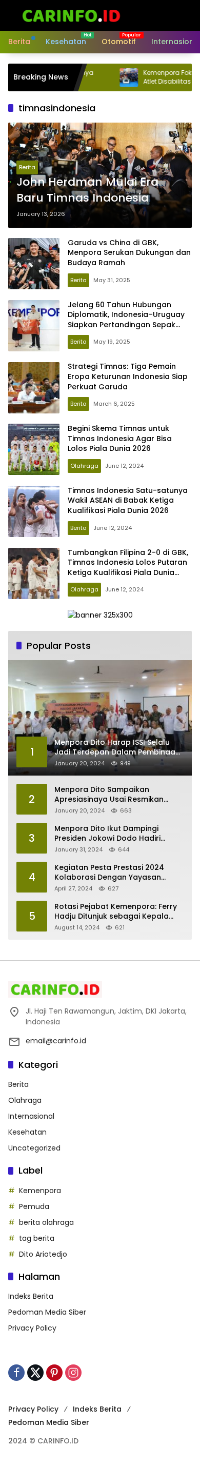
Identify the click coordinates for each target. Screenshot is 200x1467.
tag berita (36, 1238)
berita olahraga (46, 1222)
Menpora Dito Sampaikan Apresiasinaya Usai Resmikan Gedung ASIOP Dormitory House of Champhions (119, 795)
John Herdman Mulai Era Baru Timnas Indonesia (87, 190)
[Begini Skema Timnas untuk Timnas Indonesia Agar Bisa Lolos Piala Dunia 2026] (33, 449)
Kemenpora (40, 1190)
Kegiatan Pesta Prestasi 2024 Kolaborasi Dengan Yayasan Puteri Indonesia (109, 873)
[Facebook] (16, 1372)
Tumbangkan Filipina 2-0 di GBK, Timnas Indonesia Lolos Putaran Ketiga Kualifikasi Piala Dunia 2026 (128, 567)
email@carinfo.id (56, 1041)
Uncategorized (34, 1148)
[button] (151, 15)
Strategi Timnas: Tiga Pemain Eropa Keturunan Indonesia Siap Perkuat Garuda (128, 376)
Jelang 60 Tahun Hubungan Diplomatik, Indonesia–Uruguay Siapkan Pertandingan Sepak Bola (126, 320)
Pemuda (34, 1206)
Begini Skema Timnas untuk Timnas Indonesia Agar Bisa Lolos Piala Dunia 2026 (120, 438)
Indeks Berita (30, 1296)
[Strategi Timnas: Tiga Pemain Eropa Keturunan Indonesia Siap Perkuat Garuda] (33, 387)
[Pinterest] (54, 1372)
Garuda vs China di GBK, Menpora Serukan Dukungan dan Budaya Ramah (129, 252)
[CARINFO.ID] (71, 15)
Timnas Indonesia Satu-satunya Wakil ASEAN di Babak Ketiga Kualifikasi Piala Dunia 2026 (128, 500)
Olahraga (84, 466)
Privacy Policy (32, 1328)
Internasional (31, 1116)
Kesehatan (27, 1132)
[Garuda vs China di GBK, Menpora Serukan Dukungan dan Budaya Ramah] (33, 263)
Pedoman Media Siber (47, 1312)
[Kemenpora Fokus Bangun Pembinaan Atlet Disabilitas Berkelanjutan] (106, 77)
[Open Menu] (168, 15)
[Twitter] (35, 1372)
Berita (27, 167)
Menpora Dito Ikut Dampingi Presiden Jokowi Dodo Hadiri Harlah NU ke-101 (107, 834)
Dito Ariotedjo (43, 1254)
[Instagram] (73, 1372)
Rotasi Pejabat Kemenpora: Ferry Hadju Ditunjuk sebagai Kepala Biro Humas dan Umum (115, 912)
